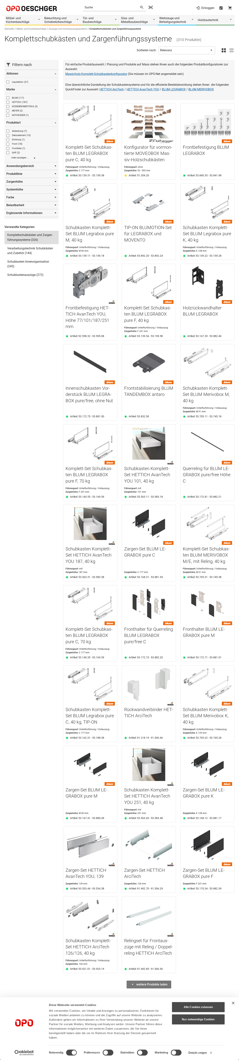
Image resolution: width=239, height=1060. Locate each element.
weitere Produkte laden (151, 984)
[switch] (108, 1053)
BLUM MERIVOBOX (201, 89)
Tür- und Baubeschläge (92, 20)
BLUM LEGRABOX (174, 89)
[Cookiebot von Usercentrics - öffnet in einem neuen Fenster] (24, 1053)
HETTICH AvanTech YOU (143, 89)
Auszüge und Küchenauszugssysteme (68, 29)
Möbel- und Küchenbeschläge (17, 20)
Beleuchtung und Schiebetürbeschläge (58, 20)
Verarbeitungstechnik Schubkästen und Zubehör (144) (30, 251)
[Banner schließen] (233, 1003)
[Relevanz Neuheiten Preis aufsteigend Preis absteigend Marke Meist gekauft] (186, 50)
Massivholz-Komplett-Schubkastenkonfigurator (96, 74)
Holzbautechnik (208, 20)
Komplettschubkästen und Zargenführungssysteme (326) (30, 237)
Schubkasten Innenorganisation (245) (28, 264)
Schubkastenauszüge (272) (25, 275)
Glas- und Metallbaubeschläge (134, 20)
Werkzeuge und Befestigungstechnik (172, 20)
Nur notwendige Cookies (198, 1019)
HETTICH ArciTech (112, 89)
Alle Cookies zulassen (198, 1007)
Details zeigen (197, 1052)
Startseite (9, 29)
